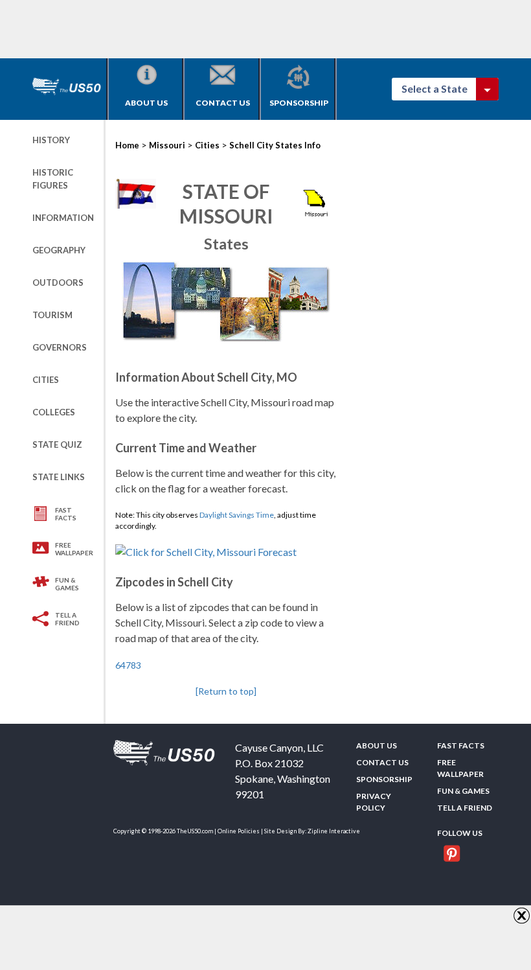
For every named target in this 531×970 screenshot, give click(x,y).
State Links (58, 477)
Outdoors (58, 282)
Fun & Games (67, 584)
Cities (45, 380)
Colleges (53, 412)
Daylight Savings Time (236, 515)
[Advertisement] (268, 29)
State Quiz (57, 444)
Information (63, 218)
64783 (128, 665)
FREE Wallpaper (74, 549)
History (51, 140)
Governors (59, 347)
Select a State (440, 88)
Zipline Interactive (334, 831)
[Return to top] (226, 691)
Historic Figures (52, 179)
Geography (58, 250)
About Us (146, 103)
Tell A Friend (67, 619)
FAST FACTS (65, 514)
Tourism (52, 315)
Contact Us (223, 103)
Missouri (167, 145)
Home (127, 145)
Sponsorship (298, 103)
